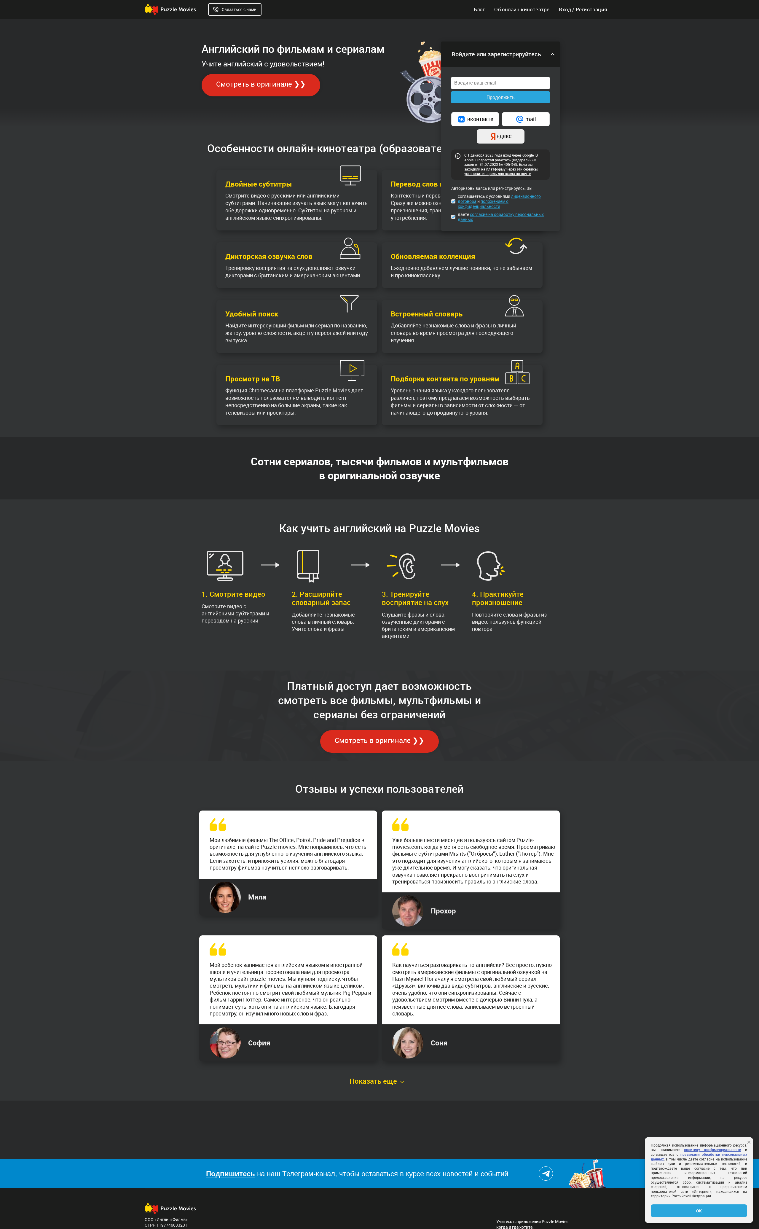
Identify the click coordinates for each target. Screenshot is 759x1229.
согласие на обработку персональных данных (501, 216)
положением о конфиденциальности (483, 203)
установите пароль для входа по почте (497, 173)
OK (699, 1211)
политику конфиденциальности (712, 1149)
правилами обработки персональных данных (699, 1156)
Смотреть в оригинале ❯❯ (261, 84)
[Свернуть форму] (552, 54)
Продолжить (501, 97)
